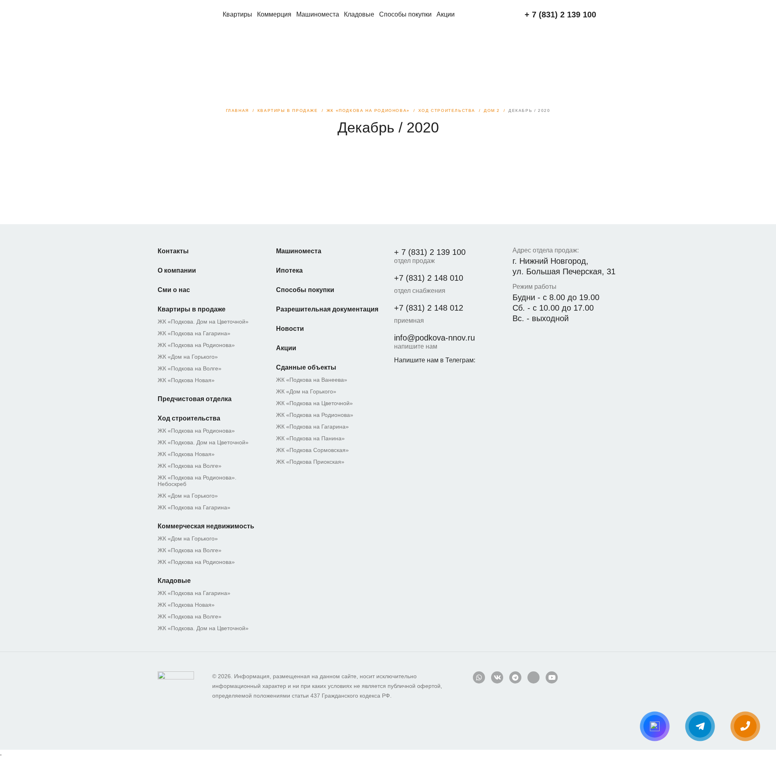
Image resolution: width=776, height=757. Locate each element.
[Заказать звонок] (745, 726)
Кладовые (359, 14)
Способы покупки (405, 14)
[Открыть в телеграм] (700, 726)
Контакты (173, 251)
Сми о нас (174, 289)
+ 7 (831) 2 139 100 (430, 252)
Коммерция (274, 14)
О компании (177, 270)
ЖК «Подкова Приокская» (310, 461)
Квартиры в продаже (192, 309)
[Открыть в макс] (654, 726)
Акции (445, 14)
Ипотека (289, 270)
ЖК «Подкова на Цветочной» (314, 403)
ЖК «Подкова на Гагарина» (194, 333)
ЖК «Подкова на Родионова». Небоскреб (197, 480)
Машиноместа (317, 14)
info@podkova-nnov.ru (434, 337)
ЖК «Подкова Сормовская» (312, 450)
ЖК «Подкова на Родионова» (196, 345)
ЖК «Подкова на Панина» (310, 438)
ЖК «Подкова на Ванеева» (311, 379)
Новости (290, 328)
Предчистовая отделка (195, 398)
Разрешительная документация (327, 309)
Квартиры (237, 14)
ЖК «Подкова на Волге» (189, 368)
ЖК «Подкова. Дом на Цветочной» (203, 321)
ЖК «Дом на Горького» (188, 356)
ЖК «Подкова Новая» (186, 380)
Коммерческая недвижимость (206, 526)
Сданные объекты (306, 367)
